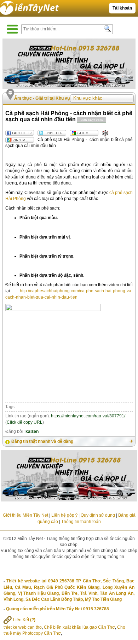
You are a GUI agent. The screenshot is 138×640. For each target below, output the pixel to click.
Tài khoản (122, 8)
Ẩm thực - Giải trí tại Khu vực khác (49, 98)
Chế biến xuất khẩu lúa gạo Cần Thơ (79, 627)
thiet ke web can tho (23, 627)
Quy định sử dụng (98, 515)
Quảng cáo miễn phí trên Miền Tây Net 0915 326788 (57, 608)
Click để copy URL (24, 422)
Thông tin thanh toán (81, 521)
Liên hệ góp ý (64, 515)
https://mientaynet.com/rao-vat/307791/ (88, 415)
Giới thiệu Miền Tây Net (25, 515)
